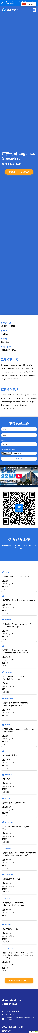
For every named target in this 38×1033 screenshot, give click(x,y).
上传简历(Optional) (8, 450)
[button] (34, 10)
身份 (3, 440)
